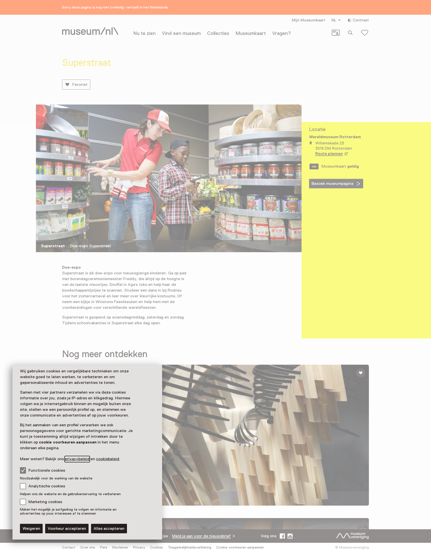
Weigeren (31, 528)
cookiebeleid (107, 459)
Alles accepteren (109, 528)
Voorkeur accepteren (67, 528)
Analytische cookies (46, 486)
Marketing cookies (45, 502)
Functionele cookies (46, 470)
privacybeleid (77, 459)
